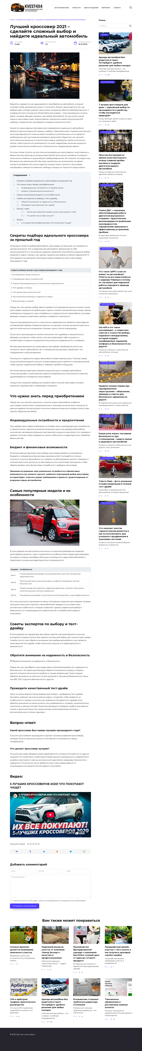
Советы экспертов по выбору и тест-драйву (37, 198)
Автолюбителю (61, 8)
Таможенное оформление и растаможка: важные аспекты (116, 1003)
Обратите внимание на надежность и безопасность (43, 202)
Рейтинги (106, 8)
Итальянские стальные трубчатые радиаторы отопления (86, 1002)
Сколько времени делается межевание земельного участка (21, 950)
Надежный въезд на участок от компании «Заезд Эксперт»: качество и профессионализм (53, 952)
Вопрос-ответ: (23, 209)
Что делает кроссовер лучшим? (40, 216)
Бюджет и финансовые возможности (37, 191)
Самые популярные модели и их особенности (38, 195)
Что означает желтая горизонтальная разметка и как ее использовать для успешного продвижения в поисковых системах (114, 533)
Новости (76, 8)
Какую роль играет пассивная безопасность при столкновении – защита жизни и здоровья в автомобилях (115, 437)
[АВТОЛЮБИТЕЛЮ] (115, 100)
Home (12, 20)
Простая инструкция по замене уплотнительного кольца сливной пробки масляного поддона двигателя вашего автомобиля (112, 162)
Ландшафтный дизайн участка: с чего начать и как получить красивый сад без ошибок (118, 951)
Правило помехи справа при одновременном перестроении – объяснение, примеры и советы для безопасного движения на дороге (114, 393)
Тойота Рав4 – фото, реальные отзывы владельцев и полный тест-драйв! (115, 484)
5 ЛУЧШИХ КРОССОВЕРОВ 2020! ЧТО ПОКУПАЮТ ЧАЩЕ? (46, 223)
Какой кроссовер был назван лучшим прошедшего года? (51, 212)
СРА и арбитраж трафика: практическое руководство (23, 1002)
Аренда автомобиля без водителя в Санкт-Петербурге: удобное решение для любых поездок (115, 61)
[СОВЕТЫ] (115, 53)
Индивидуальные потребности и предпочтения (42, 188)
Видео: (20, 220)
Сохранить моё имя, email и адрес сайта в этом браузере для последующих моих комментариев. (49, 900)
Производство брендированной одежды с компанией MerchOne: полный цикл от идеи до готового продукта (86, 954)
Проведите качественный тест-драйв (37, 205)
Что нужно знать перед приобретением (35, 184)
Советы (117, 8)
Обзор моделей (91, 8)
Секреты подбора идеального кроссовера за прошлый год (44, 181)
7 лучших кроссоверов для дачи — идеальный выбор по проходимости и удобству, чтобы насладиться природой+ (114, 110)
